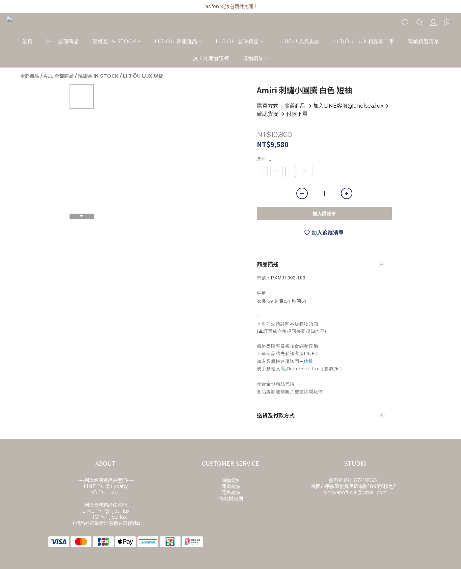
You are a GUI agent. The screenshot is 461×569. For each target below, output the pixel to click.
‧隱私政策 (230, 492)
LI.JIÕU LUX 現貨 (143, 76)
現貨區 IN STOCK (114, 41)
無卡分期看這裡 (211, 58)
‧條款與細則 (230, 498)
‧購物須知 (230, 480)
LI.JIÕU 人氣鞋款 (298, 41)
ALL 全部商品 (62, 41)
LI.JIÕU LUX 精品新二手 (364, 41)
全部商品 (29, 76)
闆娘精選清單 (423, 41)
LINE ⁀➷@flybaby (106, 486)
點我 (308, 361)
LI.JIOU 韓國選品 (176, 41)
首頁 (27, 41)
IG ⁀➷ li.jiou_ (105, 492)
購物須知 (253, 58)
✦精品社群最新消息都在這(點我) (106, 523)
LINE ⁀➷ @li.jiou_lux (105, 511)
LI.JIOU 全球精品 (237, 41)
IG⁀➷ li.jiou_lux (110, 517)
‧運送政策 (230, 486)
